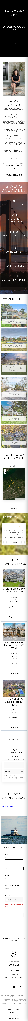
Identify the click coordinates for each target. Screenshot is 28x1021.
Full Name (8, 854)
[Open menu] (25, 4)
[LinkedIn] (20, 987)
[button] (12, 480)
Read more (14, 542)
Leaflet (17, 499)
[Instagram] (7, 987)
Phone (7, 875)
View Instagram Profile (7, 806)
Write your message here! (12, 885)
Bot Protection (9, 895)
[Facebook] (14, 987)
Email (7, 865)
